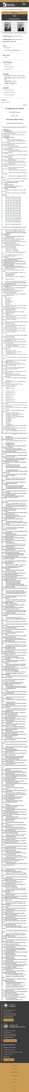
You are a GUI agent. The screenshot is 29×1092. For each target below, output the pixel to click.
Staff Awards (6, 1056)
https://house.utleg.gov (9, 1037)
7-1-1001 (13, 249)
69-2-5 (11, 397)
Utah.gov (14, 1089)
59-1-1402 (7, 192)
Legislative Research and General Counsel (13, 1052)
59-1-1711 (7, 213)
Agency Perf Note (8, 69)
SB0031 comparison (8, 66)
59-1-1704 (7, 202)
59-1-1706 (7, 205)
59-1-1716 (7, 221)
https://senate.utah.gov (8, 1016)
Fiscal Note (6, 64)
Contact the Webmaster (14, 1072)
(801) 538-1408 (12, 1015)
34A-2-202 (13, 394)
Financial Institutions (9, 89)
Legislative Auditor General (10, 1047)
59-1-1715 (7, 220)
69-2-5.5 (12, 399)
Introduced (6, 47)
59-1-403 (6, 995)
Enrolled (6, 50)
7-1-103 (11, 456)
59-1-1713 (7, 216)
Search (13, 0)
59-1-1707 (7, 207)
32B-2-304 (13, 392)
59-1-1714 (7, 218)
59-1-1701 (7, 197)
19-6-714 (12, 388)
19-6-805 (12, 391)
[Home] (9, 4)
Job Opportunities (14, 1075)
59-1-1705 (7, 203)
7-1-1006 (13, 250)
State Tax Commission (9, 92)
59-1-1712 (7, 215)
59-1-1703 (7, 200)
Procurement (14, 1068)
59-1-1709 (7, 210)
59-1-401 (3, 358)
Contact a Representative (10, 1040)
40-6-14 (11, 396)
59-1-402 (3, 355)
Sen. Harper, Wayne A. (18, 36)
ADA (14, 1086)
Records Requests (14, 1065)
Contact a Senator (9, 1020)
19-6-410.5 (13, 386)
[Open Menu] (24, 4)
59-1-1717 (7, 224)
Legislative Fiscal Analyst (9, 1049)
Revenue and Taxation (9, 94)
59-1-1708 (7, 208)
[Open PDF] (9, 47)
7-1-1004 (7, 190)
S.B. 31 (6, 57)
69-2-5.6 (12, 400)
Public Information (9, 1059)
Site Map (14, 1079)
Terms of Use (14, 1082)
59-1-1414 (3, 453)
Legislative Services (8, 1054)
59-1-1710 (7, 211)
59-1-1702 (7, 198)
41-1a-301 (7, 408)
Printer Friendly (5, 102)
